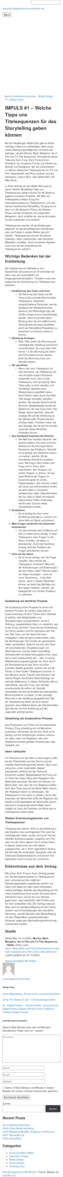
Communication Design (21, 1152)
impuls (8, 960)
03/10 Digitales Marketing (16, 1125)
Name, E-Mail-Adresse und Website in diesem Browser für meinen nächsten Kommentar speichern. (31, 1089)
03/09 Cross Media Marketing (18, 1128)
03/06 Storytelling (12, 1138)
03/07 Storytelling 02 (13, 1135)
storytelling (18, 960)
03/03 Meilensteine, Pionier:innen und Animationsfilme (31, 994)
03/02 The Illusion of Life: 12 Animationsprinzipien (29, 999)
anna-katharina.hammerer (22, 96)
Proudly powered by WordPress (19, 1172)
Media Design (45, 96)
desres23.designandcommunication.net (23, 8)
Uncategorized (17, 1166)
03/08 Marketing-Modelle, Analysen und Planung (28, 1131)
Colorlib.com (9, 1175)
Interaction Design (19, 1156)
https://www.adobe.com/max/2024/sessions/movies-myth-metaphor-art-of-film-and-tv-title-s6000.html (32, 950)
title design (30, 960)
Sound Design (16, 1163)
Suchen (7, 1103)
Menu (7, 14)
